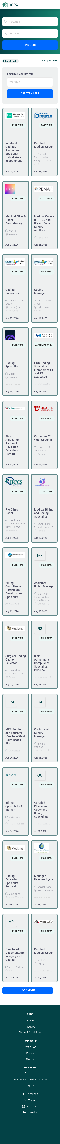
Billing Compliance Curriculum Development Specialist (14, 590)
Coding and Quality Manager (41, 733)
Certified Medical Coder (43, 145)
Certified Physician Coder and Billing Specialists (41, 809)
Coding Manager (40, 291)
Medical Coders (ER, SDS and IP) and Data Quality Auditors (44, 223)
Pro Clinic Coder (11, 511)
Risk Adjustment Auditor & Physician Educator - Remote (12, 445)
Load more (27, 990)
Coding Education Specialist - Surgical (12, 881)
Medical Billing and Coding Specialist (43, 513)
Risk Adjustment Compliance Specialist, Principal (42, 663)
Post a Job (30, 1047)
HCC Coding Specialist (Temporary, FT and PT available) (43, 370)
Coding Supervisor (12, 291)
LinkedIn (32, 1112)
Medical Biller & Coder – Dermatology (15, 220)
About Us (30, 1026)
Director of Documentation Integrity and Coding (15, 954)
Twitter (32, 1100)
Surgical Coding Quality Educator (15, 659)
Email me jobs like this (20, 74)
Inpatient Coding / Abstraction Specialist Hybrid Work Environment (13, 152)
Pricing (30, 1053)
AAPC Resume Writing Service (30, 1079)
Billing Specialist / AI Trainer (14, 806)
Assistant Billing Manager (44, 584)
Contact (30, 1020)
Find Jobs (30, 45)
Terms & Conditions (30, 1032)
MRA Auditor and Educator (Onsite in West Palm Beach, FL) (15, 736)
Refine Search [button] (9, 61)
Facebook (32, 1094)
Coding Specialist (11, 364)
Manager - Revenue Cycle (43, 877)
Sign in (30, 1059)
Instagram (32, 1106)
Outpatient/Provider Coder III (43, 438)
